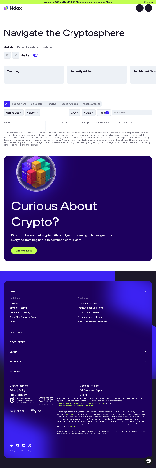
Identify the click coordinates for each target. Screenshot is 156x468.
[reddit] (11, 445)
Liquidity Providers (88, 312)
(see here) (70, 414)
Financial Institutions (90, 317)
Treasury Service (87, 302)
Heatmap (47, 47)
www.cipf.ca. (73, 426)
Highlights (27, 55)
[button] (148, 460)
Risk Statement (18, 394)
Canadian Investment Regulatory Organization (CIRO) (80, 403)
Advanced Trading (20, 312)
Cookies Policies (89, 385)
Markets (8, 47)
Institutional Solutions (90, 307)
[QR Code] (140, 8)
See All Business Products (92, 321)
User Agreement (19, 385)
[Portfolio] (7, 55)
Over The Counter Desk (23, 317)
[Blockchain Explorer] (16, 55)
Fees (12, 321)
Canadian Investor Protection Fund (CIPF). (75, 405)
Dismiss (148, 1)
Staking (14, 302)
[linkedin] (24, 445)
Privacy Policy (17, 390)
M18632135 (22, 411)
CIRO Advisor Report (91, 390)
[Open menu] (148, 8)
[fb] (18, 445)
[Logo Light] (13, 8)
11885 (40, 411)
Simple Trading (18, 307)
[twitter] (30, 445)
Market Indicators (27, 47)
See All (83, 394)
